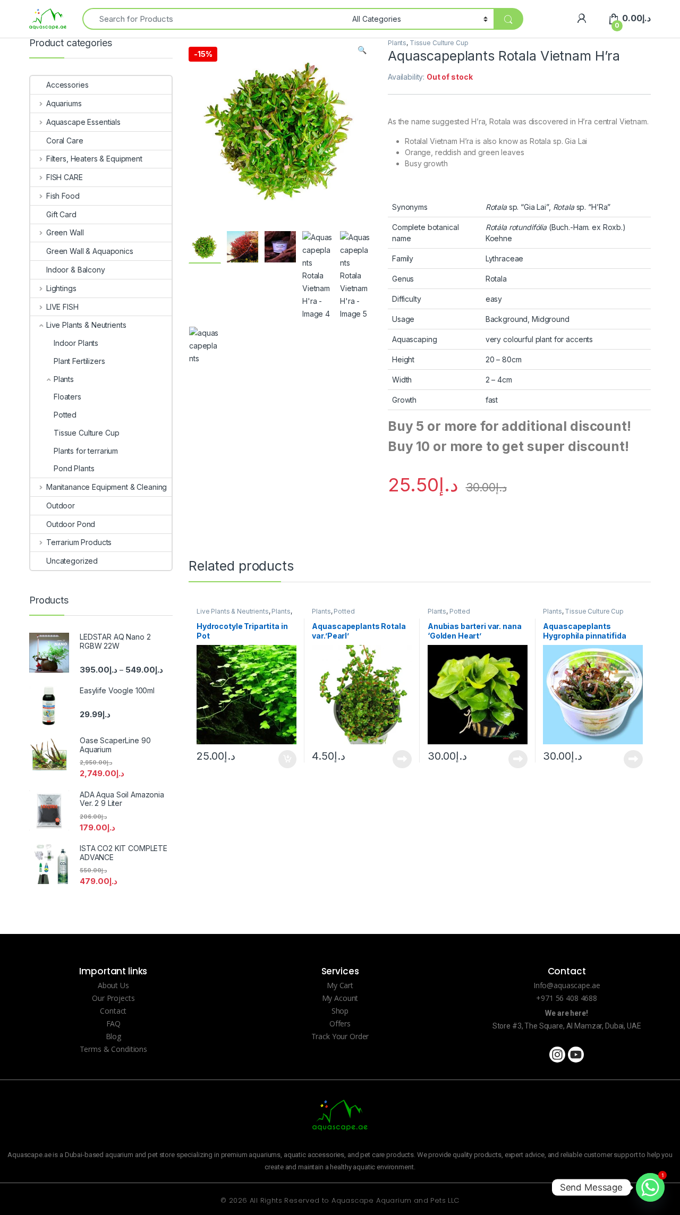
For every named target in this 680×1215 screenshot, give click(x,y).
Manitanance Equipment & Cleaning (106, 486)
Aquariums (64, 103)
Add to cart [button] (287, 759)
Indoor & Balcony (75, 269)
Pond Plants (74, 468)
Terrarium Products (79, 542)
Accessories (67, 84)
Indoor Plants (76, 342)
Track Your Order (340, 1036)
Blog (113, 1036)
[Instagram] (557, 1055)
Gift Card (61, 214)
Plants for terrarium (86, 450)
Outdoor (60, 505)
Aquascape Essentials (83, 121)
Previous (220, 202)
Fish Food (63, 195)
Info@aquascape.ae (566, 985)
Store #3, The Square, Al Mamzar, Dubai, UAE (566, 1026)
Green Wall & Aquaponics (89, 251)
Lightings (61, 288)
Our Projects (113, 998)
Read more (402, 759)
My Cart (340, 985)
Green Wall (64, 232)
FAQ (113, 1023)
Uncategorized (72, 560)
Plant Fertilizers (79, 361)
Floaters (67, 396)
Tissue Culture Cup (439, 43)
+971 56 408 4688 (566, 998)
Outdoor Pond (70, 524)
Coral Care (64, 140)
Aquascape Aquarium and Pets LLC (395, 1200)
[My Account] (581, 18)
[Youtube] (576, 1055)
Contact (113, 1011)
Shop (340, 1011)
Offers (340, 1023)
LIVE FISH (62, 306)
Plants (397, 43)
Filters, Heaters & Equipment (94, 158)
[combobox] (214, 19)
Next (348, 202)
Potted (344, 611)
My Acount (340, 998)
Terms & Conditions (113, 1049)
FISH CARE (64, 177)
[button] (362, 50)
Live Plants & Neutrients (233, 611)
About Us (113, 985)
